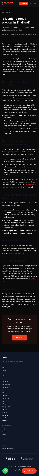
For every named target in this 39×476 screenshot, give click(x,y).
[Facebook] (19, 470)
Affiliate (4, 434)
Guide (9, 12)
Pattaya (4, 393)
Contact (4, 370)
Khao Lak (5, 418)
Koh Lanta (5, 415)
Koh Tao (4, 409)
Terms (4, 446)
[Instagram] (16, 470)
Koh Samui (5, 387)
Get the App (23, 3)
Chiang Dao (5, 404)
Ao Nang (4, 412)
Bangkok (4, 395)
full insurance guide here (17, 253)
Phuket (4, 379)
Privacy (4, 443)
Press (3, 367)
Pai (3, 401)
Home (3, 12)
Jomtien (4, 420)
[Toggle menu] (35, 3)
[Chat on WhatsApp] (5, 471)
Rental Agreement (7, 448)
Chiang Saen (6, 407)
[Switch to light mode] (30, 3)
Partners (4, 432)
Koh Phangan (6, 384)
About (3, 365)
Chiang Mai (5, 381)
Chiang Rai (5, 398)
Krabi (3, 390)
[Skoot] (7, 3)
